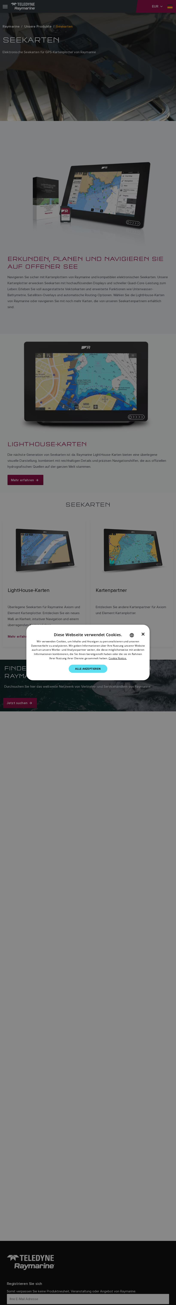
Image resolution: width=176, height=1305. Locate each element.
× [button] (143, 634)
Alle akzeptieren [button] (88, 668)
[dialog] (88, 652)
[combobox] (132, 635)
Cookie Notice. (118, 658)
